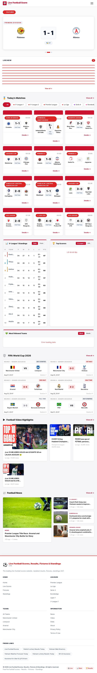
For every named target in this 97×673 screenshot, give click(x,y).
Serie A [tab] (78, 105)
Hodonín (11, 277)
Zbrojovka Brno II (11, 306)
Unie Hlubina (11, 292)
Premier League (56, 582)
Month (88, 333)
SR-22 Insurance (64, 654)
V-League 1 (81, 243)
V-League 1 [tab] (19, 105)
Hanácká (11, 254)
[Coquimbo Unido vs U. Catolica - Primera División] (48, 79)
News (52, 614)
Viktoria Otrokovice (11, 299)
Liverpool (6, 622)
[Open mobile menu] (92, 3)
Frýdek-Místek (11, 284)
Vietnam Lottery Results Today (43, 654)
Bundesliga (54, 594)
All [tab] (8, 105)
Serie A (53, 590)
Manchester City (9, 629)
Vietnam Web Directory (57, 649)
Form (41, 243)
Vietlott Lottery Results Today (34, 649)
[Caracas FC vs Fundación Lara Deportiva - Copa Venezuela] (48, 81)
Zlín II (11, 314)
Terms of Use (55, 633)
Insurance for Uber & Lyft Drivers (16, 658)
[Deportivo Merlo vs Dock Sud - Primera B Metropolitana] (48, 76)
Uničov (11, 269)
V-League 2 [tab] (34, 105)
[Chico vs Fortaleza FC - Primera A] (48, 65)
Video (52, 618)
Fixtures (6, 590)
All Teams (6, 614)
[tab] (45, 52)
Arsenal (5, 625)
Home (5, 582)
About (52, 625)
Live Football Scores (12, 649)
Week (81, 333)
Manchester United (10, 618)
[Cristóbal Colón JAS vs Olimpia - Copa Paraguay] (48, 73)
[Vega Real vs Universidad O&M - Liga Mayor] (48, 71)
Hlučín (11, 321)
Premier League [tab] (51, 105)
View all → (48, 88)
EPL (89, 243)
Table (35, 243)
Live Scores (7, 586)
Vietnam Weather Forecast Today (16, 654)
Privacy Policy (55, 629)
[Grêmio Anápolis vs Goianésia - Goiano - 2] (48, 84)
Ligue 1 (53, 598)
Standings (6, 594)
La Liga (52, 586)
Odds (52, 622)
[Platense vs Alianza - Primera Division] (48, 68)
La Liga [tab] (66, 105)
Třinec (11, 262)
